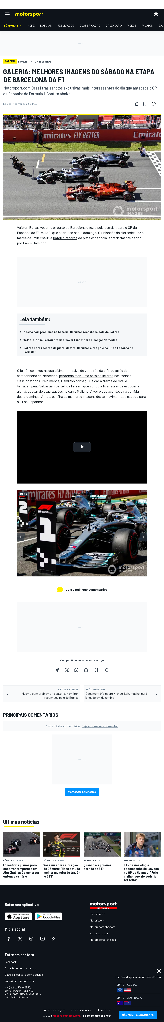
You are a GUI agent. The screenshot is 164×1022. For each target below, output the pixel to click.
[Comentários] (155, 104)
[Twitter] (67, 670)
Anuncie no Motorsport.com (21, 968)
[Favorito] (145, 104)
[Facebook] (57, 670)
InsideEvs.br (97, 914)
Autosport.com (99, 933)
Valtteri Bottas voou (32, 227)
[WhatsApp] (76, 670)
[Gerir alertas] (107, 670)
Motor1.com (97, 920)
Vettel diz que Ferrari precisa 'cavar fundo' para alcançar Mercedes (70, 340)
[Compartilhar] (137, 104)
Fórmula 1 (43, 232)
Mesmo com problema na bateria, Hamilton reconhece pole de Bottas (71, 332)
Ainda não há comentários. (82, 726)
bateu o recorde (65, 238)
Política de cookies (80, 1010)
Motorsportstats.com (103, 939)
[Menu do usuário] (156, 14)
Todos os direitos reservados (101, 1015)
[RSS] (54, 939)
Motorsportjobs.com (102, 926)
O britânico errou (30, 370)
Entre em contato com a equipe (24, 974)
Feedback (11, 961)
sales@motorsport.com (19, 981)
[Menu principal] (7, 14)
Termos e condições (53, 1010)
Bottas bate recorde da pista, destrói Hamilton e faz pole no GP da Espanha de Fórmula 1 (78, 350)
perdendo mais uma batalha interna (86, 375)
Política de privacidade (109, 1010)
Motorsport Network (67, 1015)
